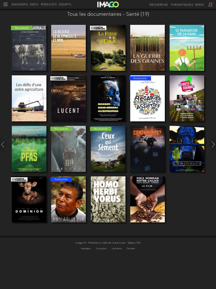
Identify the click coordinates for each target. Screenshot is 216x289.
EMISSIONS (20, 4)
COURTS (65, 4)
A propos (86, 248)
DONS (199, 4)
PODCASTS (49, 4)
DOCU (34, 4)
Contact (131, 248)
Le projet (101, 248)
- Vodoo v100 (133, 243)
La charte (117, 248)
